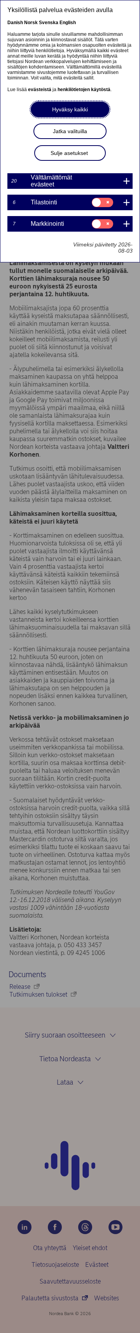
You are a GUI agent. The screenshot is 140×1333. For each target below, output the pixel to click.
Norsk (31, 22)
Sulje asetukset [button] (69, 153)
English (68, 22)
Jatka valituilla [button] (70, 131)
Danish (15, 22)
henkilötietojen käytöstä (84, 89)
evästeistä (39, 89)
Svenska (48, 22)
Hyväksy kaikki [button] (70, 109)
